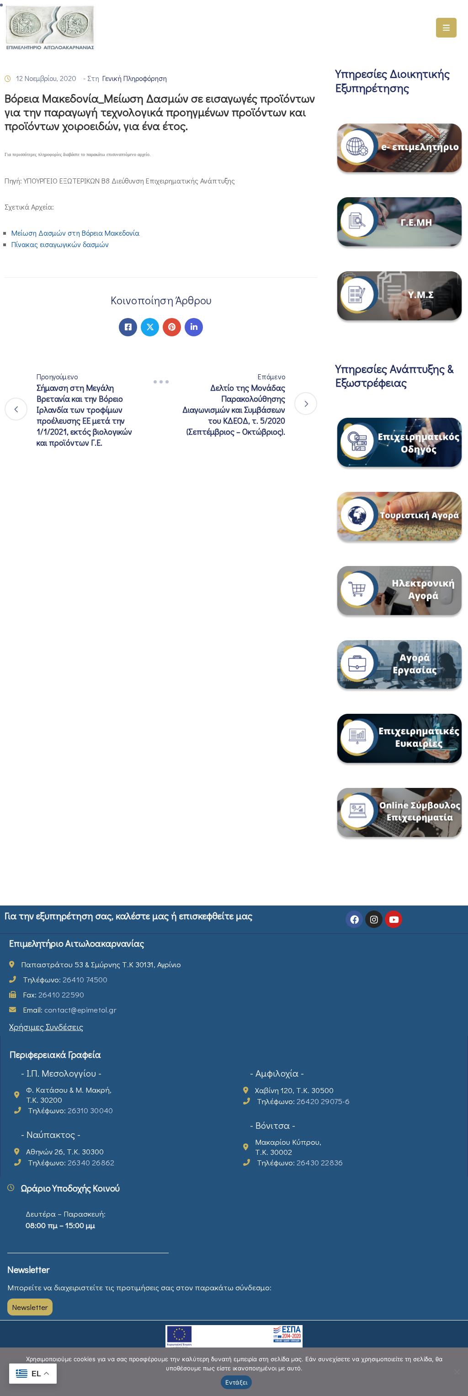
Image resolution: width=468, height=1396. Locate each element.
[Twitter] (150, 327)
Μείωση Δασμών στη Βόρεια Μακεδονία (75, 232)
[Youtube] (393, 919)
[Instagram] (374, 919)
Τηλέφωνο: (65, 979)
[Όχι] (456, 1371)
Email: (70, 1009)
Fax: (53, 994)
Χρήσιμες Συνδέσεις (46, 1026)
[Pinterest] (172, 327)
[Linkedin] (194, 327)
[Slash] (160, 382)
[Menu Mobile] (446, 28)
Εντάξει (236, 1382)
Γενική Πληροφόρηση (134, 78)
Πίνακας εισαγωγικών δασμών (60, 244)
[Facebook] (128, 327)
